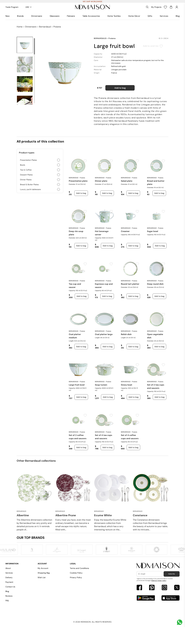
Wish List (42, 577)
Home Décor (134, 16)
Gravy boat (126, 384)
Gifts (150, 16)
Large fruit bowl (77, 384)
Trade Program (11, 7)
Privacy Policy (76, 577)
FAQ (7, 600)
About (8, 568)
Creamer (125, 231)
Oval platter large (104, 334)
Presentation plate (78, 181)
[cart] (171, 7)
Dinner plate (101, 181)
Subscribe (171, 574)
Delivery (8, 577)
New (7, 16)
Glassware (54, 16)
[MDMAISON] (92, 7)
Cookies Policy (76, 573)
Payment (9, 582)
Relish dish (126, 334)
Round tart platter (130, 284)
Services (164, 16)
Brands (20, 16)
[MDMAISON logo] (158, 565)
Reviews (8, 596)
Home (19, 26)
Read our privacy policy (158, 580)
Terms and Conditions (79, 568)
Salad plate (126, 181)
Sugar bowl (152, 231)
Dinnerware (36, 16)
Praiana (57, 26)
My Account (43, 568)
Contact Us (10, 586)
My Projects (156, 7)
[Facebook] (139, 588)
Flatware (71, 16)
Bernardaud (45, 26)
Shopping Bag (44, 573)
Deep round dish (155, 284)
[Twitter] (177, 588)
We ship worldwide (92, 1)
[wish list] (165, 7)
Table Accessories (91, 16)
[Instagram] (164, 588)
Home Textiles (114, 16)
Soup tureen (101, 384)
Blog (178, 16)
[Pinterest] (152, 588)
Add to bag (120, 87)
